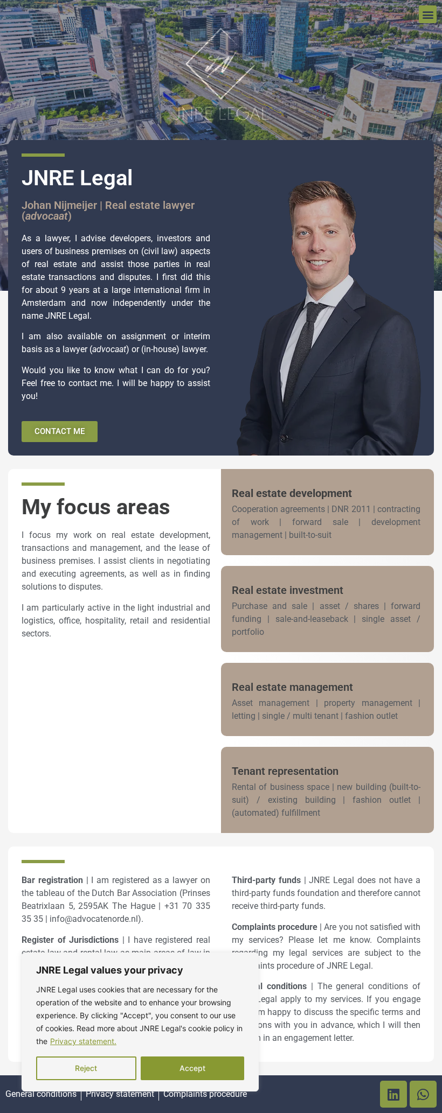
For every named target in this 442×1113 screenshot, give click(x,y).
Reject (86, 1068)
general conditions (372, 986)
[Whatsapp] (423, 1094)
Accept (192, 1068)
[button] (428, 14)
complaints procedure (273, 966)
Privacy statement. (83, 1041)
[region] (140, 1022)
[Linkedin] (393, 1094)
